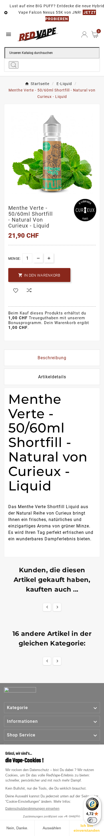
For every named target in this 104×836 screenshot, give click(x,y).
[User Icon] (84, 34)
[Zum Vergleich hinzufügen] (29, 291)
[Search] (13, 65)
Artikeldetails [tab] (52, 376)
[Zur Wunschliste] (15, 290)
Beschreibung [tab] (52, 357)
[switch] (92, 820)
